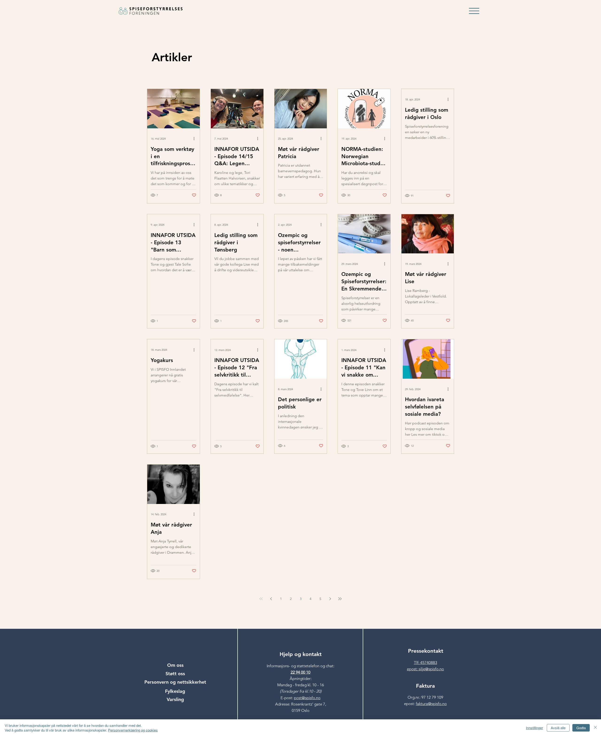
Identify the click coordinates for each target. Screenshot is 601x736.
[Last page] (340, 599)
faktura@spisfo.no (431, 703)
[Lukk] (595, 727)
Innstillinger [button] (534, 727)
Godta (581, 727)
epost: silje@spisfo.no (425, 669)
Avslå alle (558, 727)
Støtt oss (175, 673)
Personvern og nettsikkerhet (175, 682)
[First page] (261, 599)
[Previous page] (271, 599)
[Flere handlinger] (195, 138)
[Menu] (474, 11)
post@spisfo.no (307, 697)
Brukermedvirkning (192, 31)
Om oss (175, 665)
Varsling (175, 699)
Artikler (154, 31)
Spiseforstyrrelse (238, 31)
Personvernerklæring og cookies (133, 730)
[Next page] (330, 599)
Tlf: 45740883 (425, 662)
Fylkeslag (175, 691)
